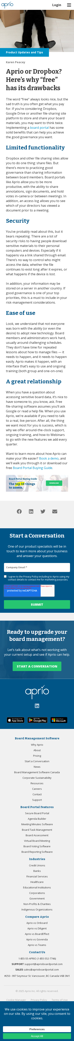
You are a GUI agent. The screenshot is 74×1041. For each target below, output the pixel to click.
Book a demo (49, 458)
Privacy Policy (30, 576)
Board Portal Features (37, 807)
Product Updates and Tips (24, 52)
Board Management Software (37, 738)
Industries (37, 859)
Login (56, 5)
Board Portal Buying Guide (32, 468)
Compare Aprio (37, 917)
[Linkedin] (37, 705)
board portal (39, 127)
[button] (19, 511)
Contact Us (37, 952)
